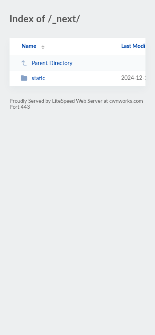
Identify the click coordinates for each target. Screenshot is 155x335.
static (38, 78)
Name (28, 46)
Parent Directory (52, 63)
